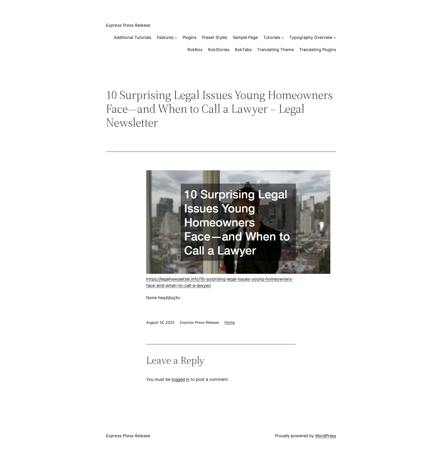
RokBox (195, 49)
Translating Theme (275, 49)
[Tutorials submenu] (282, 37)
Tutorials (271, 37)
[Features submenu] (176, 37)
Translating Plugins (317, 49)
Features (165, 37)
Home (229, 322)
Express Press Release (128, 25)
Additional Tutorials (132, 37)
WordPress (325, 435)
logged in (180, 379)
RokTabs (243, 49)
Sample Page (245, 37)
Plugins (189, 37)
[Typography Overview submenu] (335, 37)
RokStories (218, 49)
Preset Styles (214, 37)
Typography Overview (311, 37)
